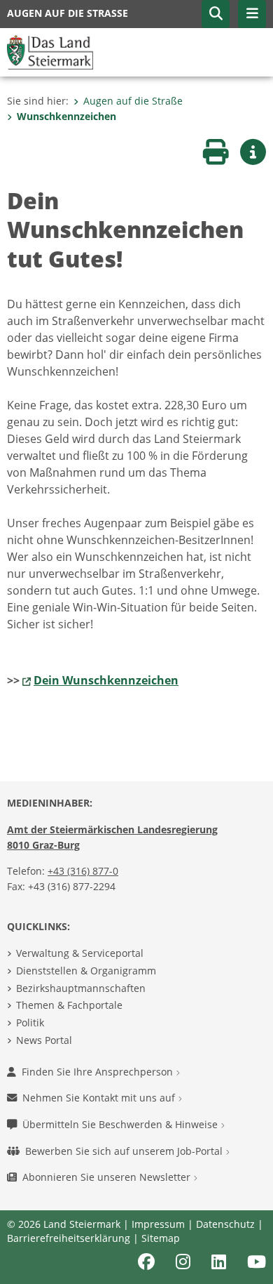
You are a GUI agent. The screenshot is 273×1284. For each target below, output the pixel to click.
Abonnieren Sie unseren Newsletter (107, 1177)
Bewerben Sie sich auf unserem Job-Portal (125, 1151)
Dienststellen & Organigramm (86, 970)
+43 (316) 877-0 (83, 871)
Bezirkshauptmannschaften (81, 988)
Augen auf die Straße (133, 100)
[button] (216, 14)
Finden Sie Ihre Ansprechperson (99, 1071)
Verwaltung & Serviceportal (80, 953)
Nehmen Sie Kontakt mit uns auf (100, 1097)
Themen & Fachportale (69, 1005)
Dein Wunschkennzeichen (106, 680)
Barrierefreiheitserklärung (68, 1238)
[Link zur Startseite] (50, 51)
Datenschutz (225, 1224)
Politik (30, 1022)
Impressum (158, 1224)
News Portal (44, 1040)
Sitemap (160, 1238)
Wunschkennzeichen (66, 116)
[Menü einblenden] (252, 14)
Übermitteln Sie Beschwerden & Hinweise (121, 1124)
